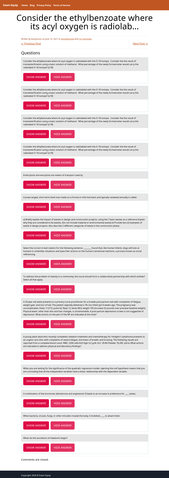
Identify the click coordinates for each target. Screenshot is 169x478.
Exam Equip (10, 5)
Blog (32, 5)
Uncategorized (67, 38)
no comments (85, 38)
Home (25, 5)
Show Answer (36, 77)
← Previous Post (31, 43)
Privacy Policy (44, 5)
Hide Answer (62, 77)
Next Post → (140, 43)
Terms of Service (61, 5)
